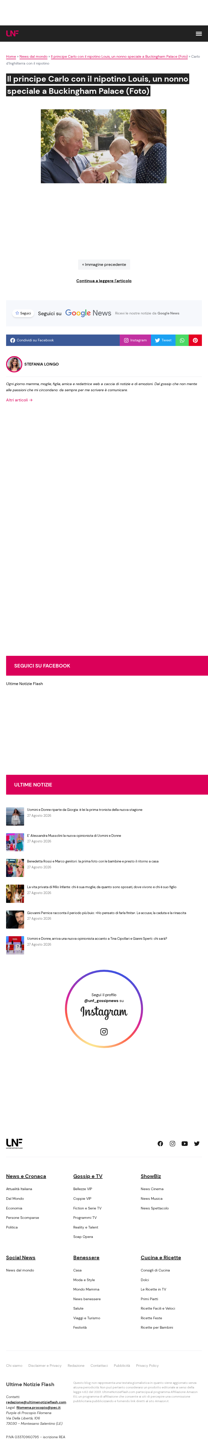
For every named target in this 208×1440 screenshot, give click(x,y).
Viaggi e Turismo (86, 1318)
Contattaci (99, 1365)
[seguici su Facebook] (160, 1144)
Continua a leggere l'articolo (104, 280)
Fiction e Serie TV (87, 1208)
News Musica (152, 1198)
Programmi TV (85, 1217)
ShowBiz (151, 1176)
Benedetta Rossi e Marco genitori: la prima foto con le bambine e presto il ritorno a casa (93, 861)
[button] (199, 34)
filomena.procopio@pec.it (38, 1407)
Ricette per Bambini (157, 1327)
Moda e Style (84, 1280)
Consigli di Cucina (155, 1270)
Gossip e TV (87, 1176)
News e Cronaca (26, 1176)
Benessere (86, 1257)
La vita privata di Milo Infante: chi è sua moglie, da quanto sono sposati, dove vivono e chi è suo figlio (102, 887)
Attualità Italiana (19, 1189)
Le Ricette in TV (153, 1289)
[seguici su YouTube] (185, 1144)
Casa (77, 1270)
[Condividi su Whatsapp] (182, 340)
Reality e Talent (85, 1227)
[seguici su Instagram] (172, 1144)
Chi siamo (14, 1365)
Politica (12, 1227)
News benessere (87, 1299)
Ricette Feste (151, 1318)
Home (11, 56)
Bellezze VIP (82, 1189)
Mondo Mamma (86, 1289)
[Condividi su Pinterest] (195, 340)
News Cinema (152, 1189)
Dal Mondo (15, 1198)
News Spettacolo (155, 1208)
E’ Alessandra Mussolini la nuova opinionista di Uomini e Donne (74, 835)
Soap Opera (83, 1236)
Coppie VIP (82, 1198)
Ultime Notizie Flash (24, 683)
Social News (21, 1257)
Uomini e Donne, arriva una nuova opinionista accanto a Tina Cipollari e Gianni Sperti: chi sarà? (97, 938)
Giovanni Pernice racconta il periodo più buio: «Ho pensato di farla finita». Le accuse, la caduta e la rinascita (106, 913)
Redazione (76, 1365)
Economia (14, 1208)
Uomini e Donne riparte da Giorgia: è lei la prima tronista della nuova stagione (84, 810)
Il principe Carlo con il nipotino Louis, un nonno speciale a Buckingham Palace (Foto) (119, 56)
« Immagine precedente (104, 264)
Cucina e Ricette (161, 1257)
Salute (78, 1308)
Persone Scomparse (22, 1217)
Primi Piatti (149, 1299)
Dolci (145, 1280)
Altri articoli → (19, 400)
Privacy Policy (147, 1365)
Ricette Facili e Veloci (158, 1308)
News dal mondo (33, 56)
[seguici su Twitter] (197, 1144)
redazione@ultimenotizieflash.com (36, 1402)
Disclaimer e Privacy (45, 1365)
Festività (80, 1327)
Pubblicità (122, 1365)
